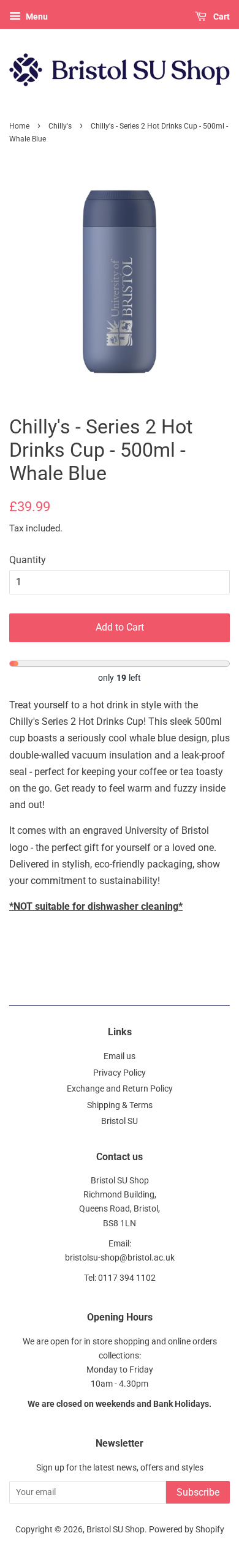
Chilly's (60, 126)
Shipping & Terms (120, 1105)
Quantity (27, 560)
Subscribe (197, 1492)
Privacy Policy (119, 1072)
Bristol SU (119, 1121)
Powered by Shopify (186, 1529)
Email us (119, 1056)
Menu (36, 16)
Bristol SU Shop (115, 1529)
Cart (220, 16)
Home (19, 126)
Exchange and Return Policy (120, 1088)
